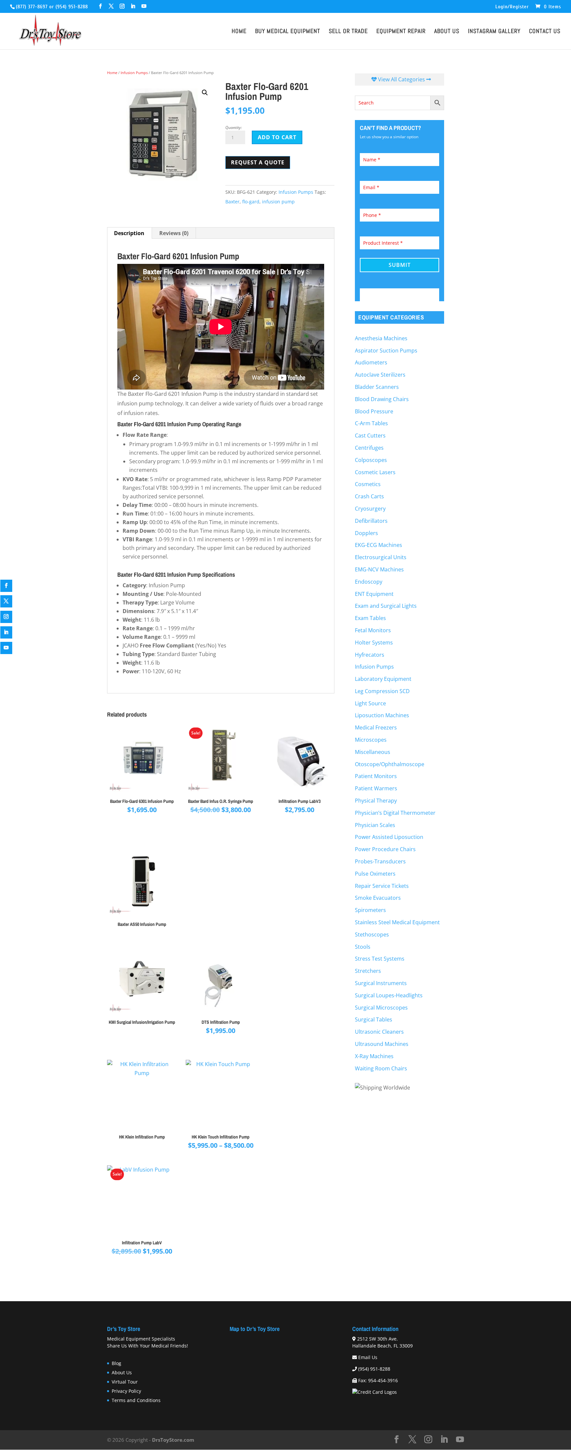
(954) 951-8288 (72, 7)
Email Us (367, 1357)
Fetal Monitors (373, 630)
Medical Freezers (376, 727)
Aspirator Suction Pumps (386, 350)
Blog (116, 1363)
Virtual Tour (125, 1382)
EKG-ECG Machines (378, 545)
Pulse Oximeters (375, 873)
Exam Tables (370, 618)
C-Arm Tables (371, 423)
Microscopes (371, 739)
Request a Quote (258, 162)
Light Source (370, 703)
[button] (205, 93)
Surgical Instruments (381, 983)
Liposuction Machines (382, 715)
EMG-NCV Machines (379, 569)
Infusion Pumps (134, 72)
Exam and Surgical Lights (386, 605)
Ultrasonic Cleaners (379, 1031)
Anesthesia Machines (381, 338)
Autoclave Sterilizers (380, 374)
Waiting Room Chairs (381, 1068)
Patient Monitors (376, 776)
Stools (362, 946)
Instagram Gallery (494, 32)
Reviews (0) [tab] (173, 233)
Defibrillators (371, 520)
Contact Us (544, 32)
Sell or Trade (348, 32)
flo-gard (250, 201)
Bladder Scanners (377, 387)
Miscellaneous (372, 752)
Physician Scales (375, 825)
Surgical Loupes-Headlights (389, 995)
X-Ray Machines (374, 1056)
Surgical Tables (373, 1019)
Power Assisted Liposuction (389, 837)
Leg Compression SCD (382, 691)
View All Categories (401, 79)
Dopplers (366, 533)
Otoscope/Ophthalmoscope (389, 764)
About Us (446, 32)
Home (239, 32)
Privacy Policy (126, 1391)
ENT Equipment (374, 594)
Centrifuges (369, 447)
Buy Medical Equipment (287, 32)
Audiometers (371, 362)
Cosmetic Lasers (375, 472)
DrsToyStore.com (173, 1439)
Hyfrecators (369, 654)
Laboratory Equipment (383, 679)
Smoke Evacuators (378, 897)
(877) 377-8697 (32, 7)
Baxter (232, 201)
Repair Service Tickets (382, 886)
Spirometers (370, 910)
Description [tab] (129, 233)
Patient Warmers (376, 788)
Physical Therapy (376, 800)
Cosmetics (368, 484)
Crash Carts (369, 496)
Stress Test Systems (379, 958)
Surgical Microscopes (381, 1007)
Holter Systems (374, 642)
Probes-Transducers (380, 861)
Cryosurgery (370, 508)
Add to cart (277, 137)
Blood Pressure (374, 411)
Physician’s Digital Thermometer (395, 812)
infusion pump (278, 201)
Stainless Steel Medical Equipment (397, 922)
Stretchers (368, 970)
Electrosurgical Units (380, 557)
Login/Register (512, 7)
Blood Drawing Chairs (382, 399)
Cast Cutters (370, 435)
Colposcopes (371, 460)
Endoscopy (368, 581)
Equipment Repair (401, 32)
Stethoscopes (372, 934)
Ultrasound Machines (381, 1044)
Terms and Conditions (136, 1400)
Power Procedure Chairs (385, 849)
